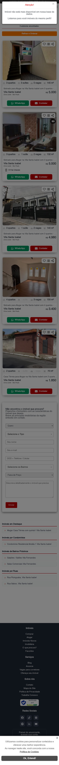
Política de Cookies (29, 752)
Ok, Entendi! (29, 758)
